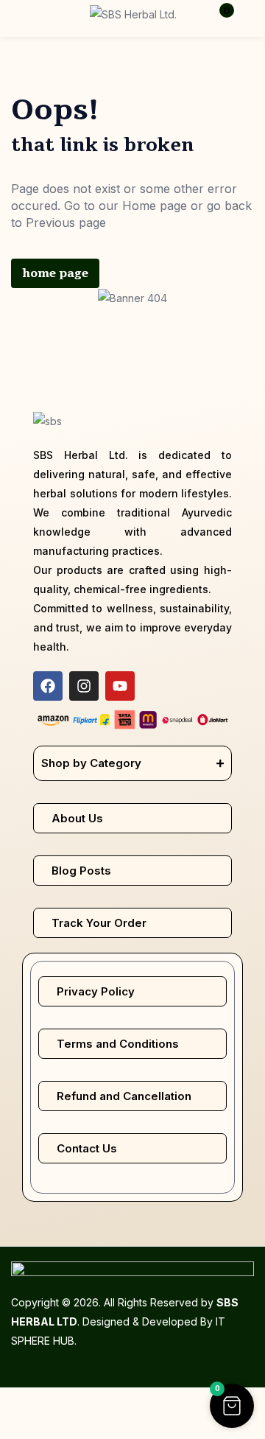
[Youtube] (120, 686)
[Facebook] (48, 686)
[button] (217, 18)
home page (55, 273)
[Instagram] (84, 686)
